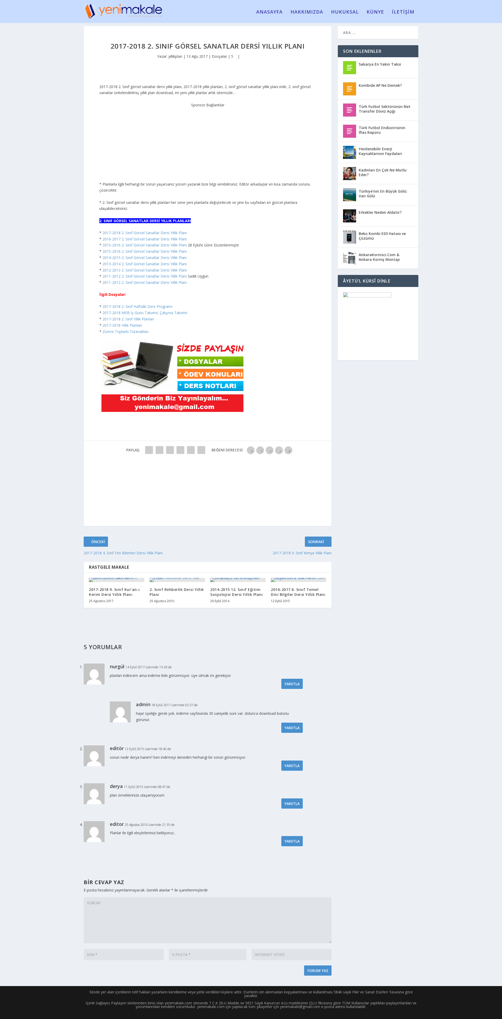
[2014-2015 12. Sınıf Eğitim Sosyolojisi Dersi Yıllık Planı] (238, 580)
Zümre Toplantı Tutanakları (125, 331)
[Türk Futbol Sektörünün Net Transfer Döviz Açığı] (349, 110)
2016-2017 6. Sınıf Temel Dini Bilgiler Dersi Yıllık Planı (298, 592)
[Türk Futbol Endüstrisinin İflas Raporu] (349, 131)
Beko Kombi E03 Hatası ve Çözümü (382, 236)
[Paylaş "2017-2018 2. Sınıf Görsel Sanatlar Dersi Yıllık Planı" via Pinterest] (191, 450)
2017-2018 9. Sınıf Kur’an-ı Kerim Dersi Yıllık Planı (114, 592)
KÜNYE (375, 12)
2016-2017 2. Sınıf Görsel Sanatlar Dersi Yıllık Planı (144, 239)
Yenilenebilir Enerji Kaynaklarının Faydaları (380, 151)
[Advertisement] (207, 140)
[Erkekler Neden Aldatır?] (349, 215)
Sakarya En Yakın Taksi (380, 64)
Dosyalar (219, 56)
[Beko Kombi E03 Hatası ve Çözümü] (349, 237)
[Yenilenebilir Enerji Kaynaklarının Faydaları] (349, 152)
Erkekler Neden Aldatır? (380, 212)
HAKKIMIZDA (306, 12)
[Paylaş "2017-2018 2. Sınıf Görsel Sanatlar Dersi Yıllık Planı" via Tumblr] (180, 450)
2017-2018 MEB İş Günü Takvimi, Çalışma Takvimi (144, 312)
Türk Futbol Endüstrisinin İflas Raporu (382, 130)
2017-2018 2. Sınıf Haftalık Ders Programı (137, 306)
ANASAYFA (269, 12)
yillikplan (175, 56)
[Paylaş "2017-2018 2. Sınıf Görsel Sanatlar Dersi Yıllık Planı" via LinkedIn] (201, 450)
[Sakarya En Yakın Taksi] (349, 67)
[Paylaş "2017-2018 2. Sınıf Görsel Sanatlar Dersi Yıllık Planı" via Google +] (170, 450)
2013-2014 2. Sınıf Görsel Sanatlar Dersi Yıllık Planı (144, 263)
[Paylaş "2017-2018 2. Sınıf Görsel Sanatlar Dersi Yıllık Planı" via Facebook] (149, 450)
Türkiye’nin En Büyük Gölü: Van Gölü (383, 193)
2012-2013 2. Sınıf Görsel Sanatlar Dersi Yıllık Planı (144, 270)
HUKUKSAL (345, 12)
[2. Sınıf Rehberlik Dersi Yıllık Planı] (177, 580)
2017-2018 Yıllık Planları (122, 325)
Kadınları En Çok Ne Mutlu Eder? (383, 172)
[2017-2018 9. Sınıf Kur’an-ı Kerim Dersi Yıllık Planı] (116, 580)
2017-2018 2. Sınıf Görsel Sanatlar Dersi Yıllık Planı (144, 232)
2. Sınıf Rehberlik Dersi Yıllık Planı (177, 592)
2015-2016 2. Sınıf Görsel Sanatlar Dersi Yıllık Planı (144, 245)
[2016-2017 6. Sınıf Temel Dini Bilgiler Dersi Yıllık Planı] (298, 580)
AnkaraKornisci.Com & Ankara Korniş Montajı (379, 257)
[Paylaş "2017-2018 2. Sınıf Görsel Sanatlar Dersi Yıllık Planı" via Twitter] (159, 450)
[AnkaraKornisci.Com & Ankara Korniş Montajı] (349, 258)
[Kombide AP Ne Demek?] (349, 88)
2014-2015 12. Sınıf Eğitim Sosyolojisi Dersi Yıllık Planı (236, 592)
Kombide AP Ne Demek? (380, 85)
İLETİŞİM (403, 12)
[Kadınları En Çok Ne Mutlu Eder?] (349, 173)
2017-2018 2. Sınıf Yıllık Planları (128, 318)
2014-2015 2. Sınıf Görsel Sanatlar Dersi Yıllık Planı (144, 257)
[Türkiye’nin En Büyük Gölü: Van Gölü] (349, 194)
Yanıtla (292, 683)
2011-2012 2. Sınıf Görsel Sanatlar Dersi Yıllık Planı (144, 276)
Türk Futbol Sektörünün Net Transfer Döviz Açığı (384, 109)
